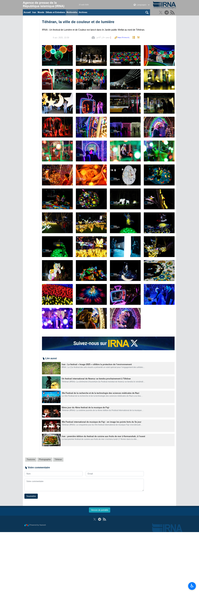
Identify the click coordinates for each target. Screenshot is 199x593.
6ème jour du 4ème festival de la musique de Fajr (85, 407)
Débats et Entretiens (55, 12)
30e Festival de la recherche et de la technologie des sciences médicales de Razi (100, 393)
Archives (83, 12)
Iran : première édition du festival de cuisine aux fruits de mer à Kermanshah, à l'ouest (103, 436)
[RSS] (172, 12)
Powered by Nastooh (38, 525)
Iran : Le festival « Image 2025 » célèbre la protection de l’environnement (97, 364)
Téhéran (58, 459)
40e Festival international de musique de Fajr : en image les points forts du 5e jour (101, 422)
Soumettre (31, 496)
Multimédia (72, 12)
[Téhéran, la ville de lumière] (57, 55)
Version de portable (99, 510)
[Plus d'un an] (51, 368)
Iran (34, 12)
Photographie (45, 459)
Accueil (27, 12)
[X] (161, 12)
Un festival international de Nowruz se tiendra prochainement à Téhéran (96, 379)
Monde (41, 12)
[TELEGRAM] (167, 12)
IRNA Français (48, 5)
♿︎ (192, 586)
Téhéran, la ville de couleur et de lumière (78, 22)
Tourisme (31, 459)
